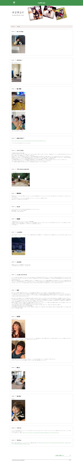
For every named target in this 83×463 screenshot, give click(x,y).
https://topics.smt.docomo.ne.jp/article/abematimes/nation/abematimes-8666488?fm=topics (29, 140)
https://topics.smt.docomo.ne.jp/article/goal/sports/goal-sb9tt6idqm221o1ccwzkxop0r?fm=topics (41, 432)
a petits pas (41, 3)
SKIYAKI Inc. (23, 460)
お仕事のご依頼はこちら (59, 455)
